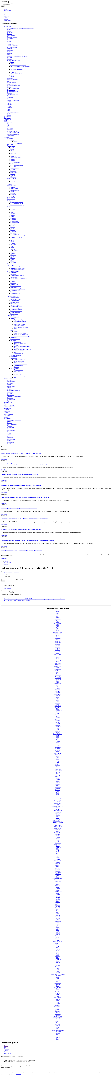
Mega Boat (58, 812)
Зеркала (9, 184)
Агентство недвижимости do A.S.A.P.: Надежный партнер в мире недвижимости (24, 518)
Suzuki (57, 924)
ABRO (58, 614)
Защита (9, 429)
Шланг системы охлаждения (18, 278)
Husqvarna (58, 748)
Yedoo (57, 969)
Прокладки (10, 200)
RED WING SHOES (57, 878)
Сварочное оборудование (14, 396)
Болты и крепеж (15, 88)
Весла (12, 62)
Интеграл (57, 999)
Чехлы (9, 110)
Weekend (57, 956)
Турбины (13, 171)
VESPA (12, 181)
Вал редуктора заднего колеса (22, 346)
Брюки (9, 421)
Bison (57, 672)
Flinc (57, 709)
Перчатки (10, 437)
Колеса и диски (11, 185)
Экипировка (7, 418)
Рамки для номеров (12, 91)
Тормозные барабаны (16, 308)
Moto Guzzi (58, 825)
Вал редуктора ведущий (20, 343)
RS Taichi (57, 888)
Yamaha (58, 964)
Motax (57, 824)
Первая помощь (11, 82)
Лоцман (57, 1005)
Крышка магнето (15, 339)
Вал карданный (14, 317)
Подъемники (10, 395)
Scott (57, 893)
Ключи (9, 384)
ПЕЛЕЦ (57, 1021)
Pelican (58, 857)
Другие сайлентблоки (16, 266)
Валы (12, 208)
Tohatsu (58, 934)
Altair (57, 630)
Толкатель (16, 367)
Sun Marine (58, 921)
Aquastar (57, 644)
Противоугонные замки (13, 85)
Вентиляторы (14, 272)
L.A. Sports (58, 787)
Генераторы (7, 118)
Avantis (58, 656)
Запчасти (6, 137)
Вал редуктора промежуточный (22, 349)
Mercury (57, 813)
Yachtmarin (58, 959)
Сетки (12, 240)
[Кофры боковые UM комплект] (10, 572)
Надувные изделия (15, 68)
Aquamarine (57, 642)
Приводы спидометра (16, 165)
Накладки (13, 218)
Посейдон (57, 1024)
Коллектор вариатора (20, 321)
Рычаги (12, 238)
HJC (57, 744)
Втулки (12, 209)
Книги (9, 51)
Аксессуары (7, 26)
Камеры (12, 191)
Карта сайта (7, 20)
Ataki (57, 653)
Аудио (9, 29)
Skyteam (57, 906)
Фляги (9, 106)
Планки (12, 230)
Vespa (57, 952)
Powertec (57, 868)
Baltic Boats (58, 663)
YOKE (58, 971)
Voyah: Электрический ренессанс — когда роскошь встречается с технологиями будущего (27, 540)
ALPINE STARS (57, 629)
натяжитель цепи (22, 375)
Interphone (57, 754)
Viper (57, 953)
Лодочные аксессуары (13, 60)
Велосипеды (7, 116)
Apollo (57, 636)
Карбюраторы (14, 284)
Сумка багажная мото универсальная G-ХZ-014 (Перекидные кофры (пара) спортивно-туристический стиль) (34, 599)
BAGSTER (58, 660)
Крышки (12, 159)
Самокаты (7, 411)
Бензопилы (10, 380)
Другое (9, 41)
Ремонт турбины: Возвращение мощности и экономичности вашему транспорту (24, 463)
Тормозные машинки (16, 311)
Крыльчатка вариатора (20, 322)
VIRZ (57, 955)
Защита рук (10, 44)
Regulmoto (58, 881)
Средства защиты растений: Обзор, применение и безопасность (19, 474)
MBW (57, 807)
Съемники (10, 398)
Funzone (57, 720)
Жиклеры (13, 281)
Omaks (58, 852)
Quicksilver (58, 874)
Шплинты (13, 255)
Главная (6, 13)
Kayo (57, 773)
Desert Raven (57, 694)
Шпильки (13, 177)
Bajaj (57, 661)
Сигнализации (11, 96)
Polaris (57, 866)
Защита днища (11, 42)
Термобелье (10, 442)
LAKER (57, 788)
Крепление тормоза (15, 299)
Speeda (58, 913)
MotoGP (57, 829)
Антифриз (10, 122)
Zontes (57, 978)
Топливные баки (15, 290)
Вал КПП (16, 331)
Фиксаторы (10, 135)
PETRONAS (57, 860)
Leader (57, 791)
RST (57, 890)
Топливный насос (15, 294)
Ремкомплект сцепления (20, 364)
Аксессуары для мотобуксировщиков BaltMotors (20, 28)
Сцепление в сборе (19, 365)
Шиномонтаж (11, 399)
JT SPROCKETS (57, 770)
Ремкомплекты (14, 168)
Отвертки (10, 392)
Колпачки (13, 156)
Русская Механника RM (57, 1030)
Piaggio (58, 862)
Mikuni (58, 816)
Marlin (57, 804)
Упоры (12, 247)
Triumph (57, 938)
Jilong (57, 766)
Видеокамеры (11, 35)
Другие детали (11, 146)
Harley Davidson (57, 734)
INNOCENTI (57, 753)
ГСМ (5, 121)
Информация (7, 588)
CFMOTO (57, 688)
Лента (12, 216)
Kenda (57, 778)
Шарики (12, 253)
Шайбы (12, 175)
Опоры (12, 225)
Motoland (57, 831)
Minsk (57, 818)
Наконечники (14, 221)
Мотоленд (58, 1014)
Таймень (57, 1034)
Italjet (57, 759)
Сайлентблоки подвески (17, 269)
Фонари (9, 107)
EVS (57, 704)
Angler (57, 635)
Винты (12, 63)
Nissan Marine (57, 844)
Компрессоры (11, 386)
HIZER (58, 742)
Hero (57, 740)
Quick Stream (57, 872)
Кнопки (12, 154)
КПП (11, 330)
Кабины (9, 48)
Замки (9, 182)
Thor (57, 931)
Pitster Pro (57, 863)
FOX (57, 716)
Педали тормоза (14, 300)
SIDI (57, 903)
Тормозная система (12, 296)
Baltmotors (58, 664)
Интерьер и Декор (12, 47)
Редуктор (13, 340)
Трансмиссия (11, 315)
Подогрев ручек (11, 84)
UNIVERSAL (57, 947)
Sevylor (58, 899)
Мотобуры (10, 387)
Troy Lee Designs (57, 941)
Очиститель (10, 126)
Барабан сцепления (19, 359)
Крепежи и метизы (15, 157)
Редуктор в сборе (18, 353)
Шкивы (16, 328)
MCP (57, 809)
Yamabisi (57, 962)
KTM (57, 785)
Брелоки (9, 34)
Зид (58, 996)
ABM (57, 613)
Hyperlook (57, 750)
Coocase (57, 689)
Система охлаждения (13, 271)
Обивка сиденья (15, 162)
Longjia (58, 801)
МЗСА (57, 1008)
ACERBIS (58, 619)
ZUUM (58, 980)
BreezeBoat (58, 679)
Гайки (12, 152)
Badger (58, 658)
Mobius (58, 819)
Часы (8, 109)
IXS (58, 762)
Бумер (57, 989)
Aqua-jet (57, 641)
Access (58, 617)
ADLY (57, 620)
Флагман (57, 1036)
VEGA (58, 949)
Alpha (57, 628)
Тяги (11, 246)
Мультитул (10, 389)
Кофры (9, 54)
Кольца (12, 212)
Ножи (8, 81)
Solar (57, 910)
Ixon (57, 760)
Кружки (9, 57)
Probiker (57, 869)
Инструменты (8, 378)
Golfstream (58, 726)
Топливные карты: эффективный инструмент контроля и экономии (21, 529)
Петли (12, 228)
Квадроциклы (8, 402)
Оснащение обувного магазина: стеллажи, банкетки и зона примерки (21, 485)
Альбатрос (58, 984)
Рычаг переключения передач (22, 336)
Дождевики (10, 427)
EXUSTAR (58, 706)
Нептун (58, 1018)
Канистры (10, 50)
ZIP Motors (58, 975)
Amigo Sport (57, 633)
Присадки (10, 129)
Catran (57, 686)
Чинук (57, 1039)
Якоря (12, 76)
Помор (58, 1022)
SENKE (58, 897)
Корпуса (12, 213)
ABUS (57, 616)
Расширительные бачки (17, 275)
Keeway (58, 775)
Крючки (12, 215)
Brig (57, 681)
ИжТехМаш (57, 997)
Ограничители (14, 222)
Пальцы (12, 227)
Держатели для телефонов (14, 40)
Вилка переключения (20, 333)
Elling (57, 700)
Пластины (13, 231)
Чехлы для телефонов (13, 112)
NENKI (58, 837)
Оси (11, 163)
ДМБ (57, 994)
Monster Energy (57, 821)
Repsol (57, 884)
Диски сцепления (19, 361)
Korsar (57, 782)
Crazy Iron (13, 180)
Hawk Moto (58, 735)
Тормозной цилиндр (16, 306)
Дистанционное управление (18, 65)
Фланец (12, 249)
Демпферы (10, 144)
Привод (16, 352)
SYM (57, 927)
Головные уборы (12, 424)
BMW (57, 673)
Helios (57, 738)
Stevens (58, 918)
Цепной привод (14, 368)
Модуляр (57, 1011)
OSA (57, 853)
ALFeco (58, 626)
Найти (2, 6)
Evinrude (57, 703)
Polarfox (57, 865)
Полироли (10, 128)
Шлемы (9, 443)
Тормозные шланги (15, 312)
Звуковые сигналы (12, 45)
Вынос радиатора (12, 37)
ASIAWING (57, 651)
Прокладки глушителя (16, 202)
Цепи (15, 377)
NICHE (58, 841)
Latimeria (57, 790)
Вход (5, 9)
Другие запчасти (18, 370)
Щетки (9, 401)
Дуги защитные (11, 178)
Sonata (57, 912)
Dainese (58, 692)
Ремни (9, 263)
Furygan (58, 722)
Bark (57, 667)
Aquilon (58, 645)
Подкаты (9, 393)
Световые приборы (12, 94)
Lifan (57, 794)
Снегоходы (7, 415)
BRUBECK (57, 684)
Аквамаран (58, 983)
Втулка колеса (14, 188)
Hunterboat (58, 747)
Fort (58, 713)
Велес (57, 990)
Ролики (12, 169)
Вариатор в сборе (19, 319)
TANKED (57, 928)
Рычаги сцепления (15, 355)
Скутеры (6, 412)
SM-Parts (57, 908)
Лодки (6, 403)
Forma (57, 712)
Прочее (9, 87)
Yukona (58, 972)
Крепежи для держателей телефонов (17, 56)
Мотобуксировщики (9, 406)
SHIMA (58, 902)
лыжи (15, 141)
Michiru (58, 815)
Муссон (58, 1015)
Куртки (9, 431)
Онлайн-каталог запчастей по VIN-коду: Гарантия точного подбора (21, 453)
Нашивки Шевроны (12, 79)
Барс (57, 986)
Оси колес (13, 194)
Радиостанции (11, 90)
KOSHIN (57, 784)
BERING (57, 670)
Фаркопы (9, 104)
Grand (57, 729)
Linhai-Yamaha (58, 798)
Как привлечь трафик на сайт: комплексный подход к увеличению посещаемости (25, 497)
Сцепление (13, 358)
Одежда (9, 434)
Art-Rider (57, 650)
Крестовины (13, 337)
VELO (57, 950)
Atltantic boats (57, 654)
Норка (57, 1019)
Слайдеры (10, 97)
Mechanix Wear (58, 810)
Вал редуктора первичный (21, 347)
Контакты (6, 19)
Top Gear (57, 936)
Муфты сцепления (19, 362)
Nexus (57, 840)
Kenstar (58, 779)
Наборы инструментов (13, 390)
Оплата (6, 17)
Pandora (58, 854)
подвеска (19, 143)
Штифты (12, 259)
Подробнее (4, 459)
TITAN (58, 933)
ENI (58, 701)
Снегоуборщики (8, 414)
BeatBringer (58, 669)
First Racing (58, 707)
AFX (57, 622)
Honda (57, 745)
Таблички (13, 244)
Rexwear (57, 885)
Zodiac (57, 977)
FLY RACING (58, 710)
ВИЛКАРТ (58, 993)
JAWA (57, 763)
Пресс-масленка (14, 234)
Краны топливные (15, 286)
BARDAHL (57, 666)
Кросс (57, 1002)
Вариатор (13, 318)
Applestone (58, 638)
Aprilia (57, 639)
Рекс (57, 1027)
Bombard (57, 676)
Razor (57, 877)
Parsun (57, 856)
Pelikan (58, 859)
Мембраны (13, 287)
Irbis (57, 757)
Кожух (12, 210)
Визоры (9, 423)
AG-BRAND (57, 623)
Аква (57, 981)
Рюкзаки (9, 93)
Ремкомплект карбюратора (17, 289)
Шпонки (12, 256)
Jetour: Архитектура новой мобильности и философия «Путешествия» (21, 550)
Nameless (57, 834)
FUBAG (57, 719)
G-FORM (57, 723)
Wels (57, 958)
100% (57, 611)
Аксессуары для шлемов (14, 420)
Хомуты (12, 174)
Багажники (10, 32)
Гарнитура (10, 38)
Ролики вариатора (19, 325)
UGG (57, 944)
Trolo (57, 940)
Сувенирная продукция (13, 100)
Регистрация (7, 10)
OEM (57, 849)
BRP (57, 682)
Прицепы (6, 409)
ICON (57, 751)
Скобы (12, 241)
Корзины (9, 53)
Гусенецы (10, 138)
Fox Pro (58, 717)
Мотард (58, 1012)
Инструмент (10, 383)
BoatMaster (58, 675)
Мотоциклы (7, 408)
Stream (57, 919)
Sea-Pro (58, 896)
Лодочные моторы (9, 405)
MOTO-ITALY (58, 826)
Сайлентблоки (11, 265)
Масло (9, 125)
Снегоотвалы (11, 98)
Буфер (12, 149)
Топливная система (12, 280)
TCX (57, 930)
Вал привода (17, 342)
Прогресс (57, 1025)
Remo (57, 882)
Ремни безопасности (16, 237)
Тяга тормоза (14, 314)
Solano (57, 909)
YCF (57, 968)
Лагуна (58, 1003)
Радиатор (13, 274)
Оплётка (12, 224)
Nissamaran (58, 843)
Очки (8, 436)
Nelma (57, 835)
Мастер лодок (57, 1006)
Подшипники (11, 199)
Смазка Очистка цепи (13, 132)
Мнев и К (57, 1009)
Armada (58, 648)
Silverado (57, 905)
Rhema (58, 887)
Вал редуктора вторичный (21, 345)
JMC (57, 768)
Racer (57, 875)
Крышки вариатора (19, 324)
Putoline (58, 871)
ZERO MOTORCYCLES (58, 974)
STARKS (57, 916)
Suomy (58, 922)
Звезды (16, 373)
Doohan (58, 695)
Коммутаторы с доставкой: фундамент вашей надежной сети (19, 508)
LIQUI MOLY (57, 800)
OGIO (57, 850)
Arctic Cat (57, 647)
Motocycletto (57, 828)
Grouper (58, 731)
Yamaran (57, 965)
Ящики (9, 115)
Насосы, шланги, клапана (17, 69)
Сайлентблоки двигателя (17, 268)
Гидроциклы (7, 119)
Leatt (57, 793)
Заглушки (13, 153)
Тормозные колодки (16, 309)
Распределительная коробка (18, 236)
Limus (57, 797)
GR (58, 728)
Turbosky (57, 943)
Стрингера (13, 72)
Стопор (12, 243)
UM (58, 946)
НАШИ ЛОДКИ (57, 1017)
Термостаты (13, 277)
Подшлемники (11, 439)
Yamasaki (57, 966)
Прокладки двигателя (16, 203)
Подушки (13, 233)
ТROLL (58, 1033)
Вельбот (57, 992)
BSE (57, 685)
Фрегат (58, 1037)
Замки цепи (17, 371)
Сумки (9, 101)
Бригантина (57, 987)
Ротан (57, 1028)
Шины (6, 417)
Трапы (9, 103)
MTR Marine (57, 832)
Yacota (57, 961)
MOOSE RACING (58, 822)
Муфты (12, 160)
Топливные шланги (15, 293)
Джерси (9, 426)
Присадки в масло (12, 131)
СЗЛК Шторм (57, 1031)
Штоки (12, 261)
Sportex (58, 915)
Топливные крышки (16, 291)
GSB (57, 732)
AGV (57, 625)
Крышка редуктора (19, 350)
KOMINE (57, 781)
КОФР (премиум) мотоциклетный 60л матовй (17, 600)
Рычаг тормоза (14, 302)
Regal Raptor (57, 880)
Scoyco (58, 894)
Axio (57, 657)
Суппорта (13, 303)
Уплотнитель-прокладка (17, 205)
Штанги (12, 258)
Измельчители (11, 381)
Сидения (12, 70)
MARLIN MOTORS (57, 806)
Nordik (58, 846)
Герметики (10, 124)
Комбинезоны (11, 430)
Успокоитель (17, 374)
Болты (12, 147)
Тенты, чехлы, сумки (16, 73)
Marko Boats (57, 803)
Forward (57, 714)
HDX (57, 737)
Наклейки (10, 78)
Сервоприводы (14, 356)
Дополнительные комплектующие (20, 66)
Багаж (9, 31)
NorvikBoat (58, 847)
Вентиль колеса (14, 187)
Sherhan (58, 900)
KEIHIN (57, 776)
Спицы (12, 196)
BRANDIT (58, 678)
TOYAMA (58, 937)
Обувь (9, 433)
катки (12, 140)
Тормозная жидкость (13, 134)
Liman (57, 796)
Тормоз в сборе (14, 305)
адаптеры (16, 250)
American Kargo (57, 632)
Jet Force (57, 765)
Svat (57, 925)
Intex (57, 756)
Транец (12, 75)
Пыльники (13, 166)
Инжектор (13, 283)
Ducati (57, 697)
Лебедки (9, 59)
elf (57, 698)
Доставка (6, 16)
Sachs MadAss (57, 891)
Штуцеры (13, 262)
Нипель (12, 193)
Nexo (57, 838)
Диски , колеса (14, 190)
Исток (57, 1000)
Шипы (9, 113)
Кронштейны (11, 197)
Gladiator (57, 725)
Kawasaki (57, 772)
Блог (5, 14)
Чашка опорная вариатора (21, 327)
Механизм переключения (21, 334)
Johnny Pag (58, 769)
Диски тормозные (15, 297)
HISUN (58, 741)
